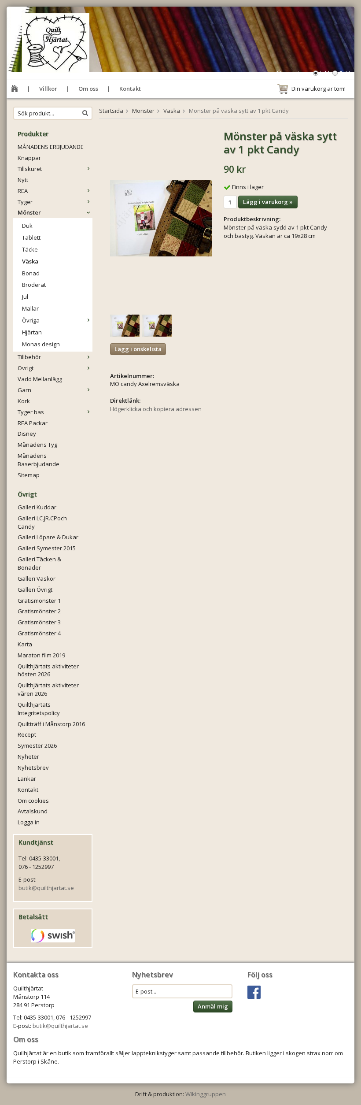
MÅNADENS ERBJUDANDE (51, 147)
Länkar (27, 778)
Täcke (30, 249)
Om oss (88, 89)
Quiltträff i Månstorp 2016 (51, 724)
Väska (30, 261)
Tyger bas (31, 412)
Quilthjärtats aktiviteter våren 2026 (48, 689)
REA (23, 191)
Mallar (30, 308)
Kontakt (130, 89)
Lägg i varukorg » (268, 202)
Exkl (344, 73)
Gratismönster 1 (39, 600)
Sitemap (29, 475)
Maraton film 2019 (41, 655)
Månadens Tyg (37, 445)
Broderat (34, 285)
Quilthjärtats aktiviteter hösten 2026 (48, 670)
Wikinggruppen (205, 1094)
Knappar (29, 158)
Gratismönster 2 (39, 611)
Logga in (29, 822)
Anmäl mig (213, 1006)
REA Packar (33, 423)
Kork (24, 401)
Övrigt (25, 368)
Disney (27, 434)
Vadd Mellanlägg (40, 379)
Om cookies (33, 801)
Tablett (31, 237)
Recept (27, 734)
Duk (27, 226)
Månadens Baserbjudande (38, 460)
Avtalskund (33, 811)
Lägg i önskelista (138, 349)
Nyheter (28, 756)
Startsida (111, 111)
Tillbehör (29, 357)
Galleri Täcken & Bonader (39, 563)
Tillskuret (30, 169)
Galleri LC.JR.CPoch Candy (42, 522)
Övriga (31, 320)
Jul (25, 296)
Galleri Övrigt (35, 589)
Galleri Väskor (36, 578)
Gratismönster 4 (39, 633)
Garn (24, 390)
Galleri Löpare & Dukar (48, 537)
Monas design (41, 344)
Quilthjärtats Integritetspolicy (39, 709)
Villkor (48, 89)
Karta (25, 644)
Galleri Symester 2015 (47, 548)
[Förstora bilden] (161, 218)
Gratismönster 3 (39, 622)
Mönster (29, 212)
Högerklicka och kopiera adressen (156, 409)
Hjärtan (32, 332)
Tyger (25, 202)
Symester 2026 (37, 745)
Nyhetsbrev (33, 767)
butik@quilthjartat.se (46, 888)
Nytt (23, 180)
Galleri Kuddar (37, 507)
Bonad (31, 273)
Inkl (324, 73)
